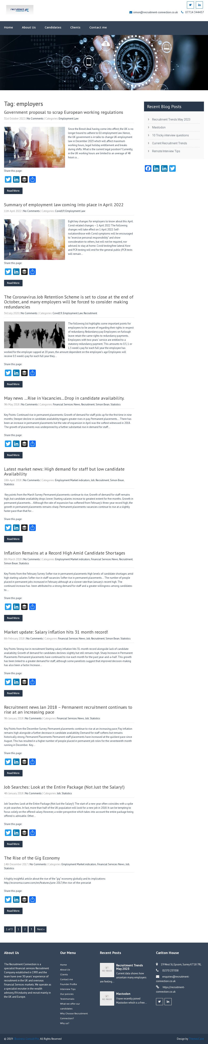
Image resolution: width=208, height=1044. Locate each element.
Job (93, 480)
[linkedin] (199, 5)
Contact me (98, 27)
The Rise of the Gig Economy (32, 858)
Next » (40, 929)
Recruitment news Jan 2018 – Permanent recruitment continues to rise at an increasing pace (68, 709)
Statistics (115, 404)
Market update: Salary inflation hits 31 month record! (56, 632)
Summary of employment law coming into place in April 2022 (64, 204)
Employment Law (69, 118)
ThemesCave (196, 1039)
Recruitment (90, 313)
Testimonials (67, 998)
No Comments (35, 118)
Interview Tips (68, 989)
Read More (13, 190)
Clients (75, 27)
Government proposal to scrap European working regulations (63, 112)
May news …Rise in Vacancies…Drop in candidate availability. (64, 398)
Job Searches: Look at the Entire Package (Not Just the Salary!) (64, 787)
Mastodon (159, 127)
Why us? (64, 1023)
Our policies (67, 993)
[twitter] (190, 5)
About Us (29, 27)
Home (8, 27)
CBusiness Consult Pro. (26, 1039)
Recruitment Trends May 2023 (171, 119)
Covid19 (59, 211)
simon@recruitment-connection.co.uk (156, 12)
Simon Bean (102, 404)
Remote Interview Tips (166, 151)
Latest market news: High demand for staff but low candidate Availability (64, 471)
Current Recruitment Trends (169, 143)
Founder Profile (68, 984)
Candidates (53, 27)
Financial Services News (66, 404)
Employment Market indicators (72, 480)
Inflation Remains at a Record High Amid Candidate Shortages (64, 553)
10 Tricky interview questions (170, 135)
